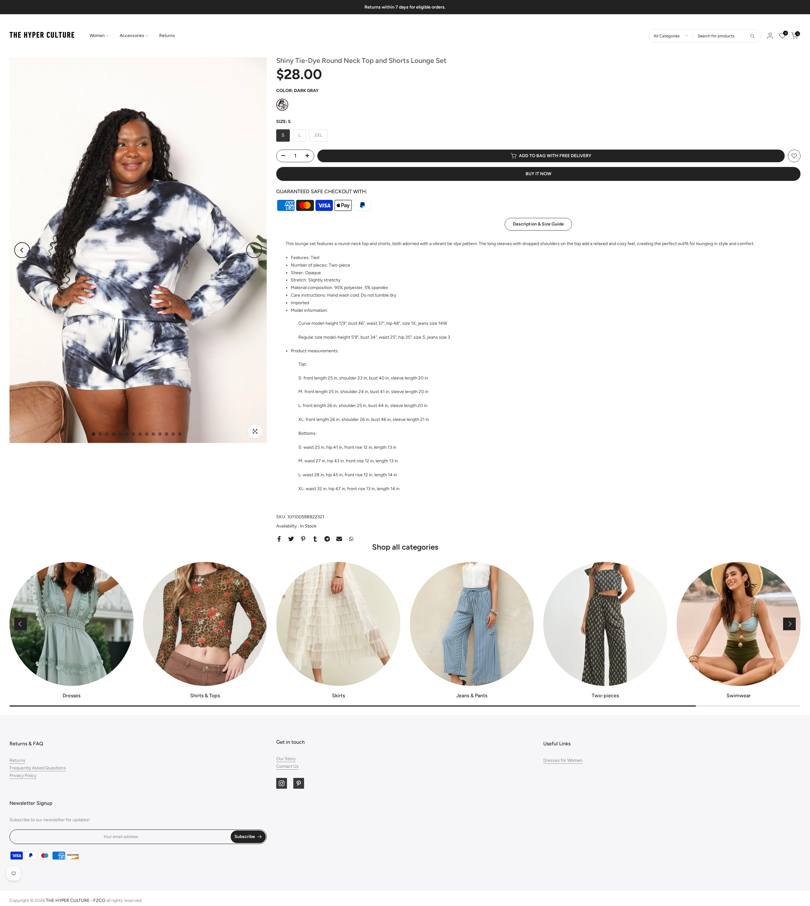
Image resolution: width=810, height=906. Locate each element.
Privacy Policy (22, 775)
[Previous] (22, 250)
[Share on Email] (339, 539)
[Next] (254, 250)
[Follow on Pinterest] (298, 783)
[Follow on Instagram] (281, 783)
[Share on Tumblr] (315, 539)
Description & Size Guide (538, 224)
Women (97, 35)
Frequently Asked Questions (37, 768)
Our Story (286, 758)
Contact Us (287, 766)
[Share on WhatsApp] (351, 539)
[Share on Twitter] (291, 539)
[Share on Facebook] (279, 539)
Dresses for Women (563, 760)
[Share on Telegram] (327, 539)
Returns (167, 35)
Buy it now (538, 173)
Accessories (132, 35)
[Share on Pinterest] (303, 539)
